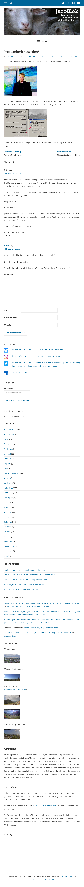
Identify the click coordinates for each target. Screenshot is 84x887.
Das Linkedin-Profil (19, 372)
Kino (6, 468)
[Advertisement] (42, 853)
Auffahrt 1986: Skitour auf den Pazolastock (21, 589)
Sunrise (7, 536)
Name (7, 310)
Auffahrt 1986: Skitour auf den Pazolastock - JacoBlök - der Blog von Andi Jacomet (39, 620)
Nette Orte (8, 488)
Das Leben (55, 57)
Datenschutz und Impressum (42, 879)
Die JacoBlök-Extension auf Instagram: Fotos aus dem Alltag (36, 356)
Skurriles (7, 527)
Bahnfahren (9, 434)
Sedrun (7, 517)
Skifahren (8, 522)
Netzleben (65, 57)
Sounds (7, 532)
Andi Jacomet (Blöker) (36, 57)
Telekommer (9, 546)
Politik (6, 502)
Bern (6, 439)
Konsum (7, 478)
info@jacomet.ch (68, 876)
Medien (7, 483)
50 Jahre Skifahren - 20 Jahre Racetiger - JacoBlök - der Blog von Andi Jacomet (37, 632)
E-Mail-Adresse (11, 317)
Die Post (7, 454)
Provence (8, 507)
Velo (6, 556)
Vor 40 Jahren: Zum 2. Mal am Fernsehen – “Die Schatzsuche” (29, 575)
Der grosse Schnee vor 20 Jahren (32, 615)
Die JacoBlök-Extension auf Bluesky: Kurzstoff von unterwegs (37, 350)
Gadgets (7, 459)
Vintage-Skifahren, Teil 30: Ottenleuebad (41, 628)
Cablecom (8, 444)
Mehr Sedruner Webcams (15, 690)
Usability (73, 57)
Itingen (7, 464)
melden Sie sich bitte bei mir (45, 806)
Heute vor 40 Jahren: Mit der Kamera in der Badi (24, 570)
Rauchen (7, 512)
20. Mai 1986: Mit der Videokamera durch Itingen (24, 584)
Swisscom (8, 541)
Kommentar (9, 274)
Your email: (8, 389)
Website (7, 325)
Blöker (7, 245)
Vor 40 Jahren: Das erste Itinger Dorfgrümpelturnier (25, 580)
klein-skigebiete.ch (12, 473)
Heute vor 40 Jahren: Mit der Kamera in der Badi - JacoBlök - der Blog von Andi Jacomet (41, 603)
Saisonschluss (10, 636)
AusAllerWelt (9, 429)
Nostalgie (8, 498)
